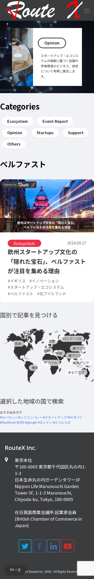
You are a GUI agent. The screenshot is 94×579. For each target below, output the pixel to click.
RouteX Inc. (36, 572)
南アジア (74, 355)
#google (31, 422)
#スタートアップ (55, 417)
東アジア (79, 348)
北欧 (51, 341)
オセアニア (76, 372)
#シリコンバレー (30, 417)
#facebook (8, 422)
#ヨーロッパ (9, 417)
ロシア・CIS (72, 338)
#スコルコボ (61, 422)
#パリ (78, 417)
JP (19, 569)
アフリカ (50, 362)
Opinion (52, 43)
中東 (59, 353)
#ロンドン (45, 422)
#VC (70, 417)
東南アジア (81, 362)
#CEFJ (20, 422)
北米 (18, 343)
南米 (35, 367)
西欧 (47, 350)
